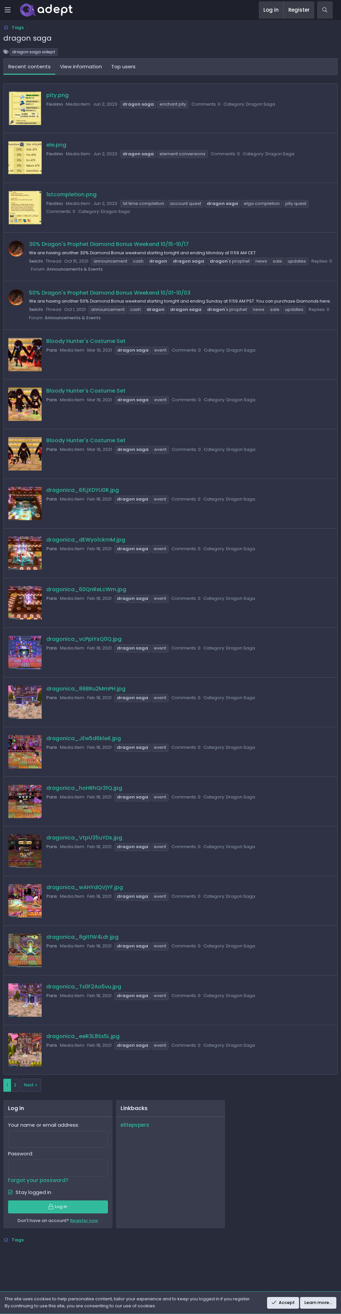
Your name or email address (43, 1124)
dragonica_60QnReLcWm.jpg (86, 589)
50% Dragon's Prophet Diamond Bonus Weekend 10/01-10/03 (109, 293)
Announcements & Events (75, 269)
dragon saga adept (33, 52)
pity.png (57, 95)
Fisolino (54, 104)
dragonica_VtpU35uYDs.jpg (84, 837)
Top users (123, 66)
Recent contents (29, 66)
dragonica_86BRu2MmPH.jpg (86, 688)
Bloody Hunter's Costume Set (86, 341)
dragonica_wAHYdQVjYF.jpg (84, 887)
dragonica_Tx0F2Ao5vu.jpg (83, 986)
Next (29, 1085)
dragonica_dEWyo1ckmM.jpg (85, 540)
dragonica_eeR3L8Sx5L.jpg (83, 1036)
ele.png (56, 145)
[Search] (325, 10)
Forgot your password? (38, 1180)
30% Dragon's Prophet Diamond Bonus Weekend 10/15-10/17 (109, 244)
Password (20, 1153)
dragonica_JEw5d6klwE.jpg (83, 738)
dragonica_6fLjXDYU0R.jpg (82, 490)
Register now (84, 1220)
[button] (12, 10)
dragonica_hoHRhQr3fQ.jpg (84, 788)
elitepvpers (135, 1124)
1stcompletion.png (71, 194)
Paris (51, 350)
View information (81, 66)
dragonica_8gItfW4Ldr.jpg (82, 937)
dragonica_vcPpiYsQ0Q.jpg (84, 639)
